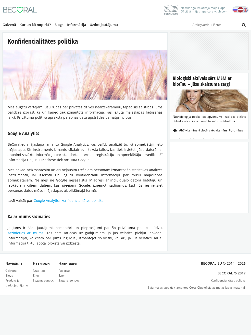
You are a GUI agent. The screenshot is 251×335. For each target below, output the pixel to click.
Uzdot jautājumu (104, 24)
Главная (39, 271)
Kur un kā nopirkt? (35, 24)
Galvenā (9, 24)
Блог (36, 275)
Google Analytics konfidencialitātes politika (68, 200)
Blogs (58, 24)
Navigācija (14, 263)
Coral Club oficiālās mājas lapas (211, 287)
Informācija (76, 24)
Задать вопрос (43, 280)
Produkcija (12, 280)
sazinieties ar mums (25, 233)
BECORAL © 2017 (231, 273)
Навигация (42, 263)
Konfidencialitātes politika (228, 280)
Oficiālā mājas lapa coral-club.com (204, 11)
